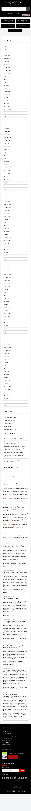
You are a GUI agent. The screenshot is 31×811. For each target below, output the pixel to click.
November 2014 (7, 240)
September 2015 (7, 213)
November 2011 (7, 350)
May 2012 (6, 332)
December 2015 (7, 204)
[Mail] (26, 778)
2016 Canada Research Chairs (10, 598)
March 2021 (6, 64)
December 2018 (7, 109)
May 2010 (6, 405)
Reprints (8, 791)
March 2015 (6, 231)
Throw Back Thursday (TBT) (15, 30)
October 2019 (7, 91)
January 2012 (7, 344)
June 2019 (6, 100)
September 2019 (7, 94)
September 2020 (7, 73)
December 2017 (7, 137)
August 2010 (7, 395)
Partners (13, 791)
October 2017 (7, 143)
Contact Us (5, 731)
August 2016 (7, 179)
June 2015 (6, 222)
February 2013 (7, 304)
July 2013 (6, 289)
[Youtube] (15, 778)
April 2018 (6, 125)
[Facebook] (3, 778)
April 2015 (6, 228)
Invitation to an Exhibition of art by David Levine (15, 535)
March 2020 (6, 85)
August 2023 (7, 49)
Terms (18, 791)
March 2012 (6, 338)
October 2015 (7, 210)
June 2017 (6, 152)
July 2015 (6, 219)
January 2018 (7, 134)
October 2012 (7, 316)
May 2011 (6, 368)
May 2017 (6, 155)
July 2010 (6, 398)
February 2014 (7, 268)
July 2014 (6, 252)
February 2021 (7, 67)
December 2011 (7, 347)
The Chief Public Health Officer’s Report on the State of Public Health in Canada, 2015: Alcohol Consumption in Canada (14, 696)
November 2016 (7, 170)
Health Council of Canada (22, 21)
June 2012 (6, 328)
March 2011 (6, 374)
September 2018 (7, 113)
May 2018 (6, 122)
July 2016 (6, 182)
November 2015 (7, 207)
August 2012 (7, 322)
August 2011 (6, 359)
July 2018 (6, 116)
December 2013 (7, 274)
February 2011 (7, 377)
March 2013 (6, 301)
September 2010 (7, 392)
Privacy (23, 791)
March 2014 (6, 265)
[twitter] (7, 778)
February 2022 (7, 55)
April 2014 (6, 262)
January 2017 (7, 164)
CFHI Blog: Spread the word (8, 21)
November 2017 (7, 140)
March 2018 (6, 128)
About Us (6, 790)
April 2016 (6, 192)
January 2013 (7, 307)
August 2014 (7, 249)
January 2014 (7, 271)
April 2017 (6, 158)
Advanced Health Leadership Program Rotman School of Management (14, 460)
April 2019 (6, 103)
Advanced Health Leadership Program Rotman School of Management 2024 (14, 442)
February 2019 (7, 106)
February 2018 (7, 131)
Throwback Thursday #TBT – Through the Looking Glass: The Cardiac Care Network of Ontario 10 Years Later (14, 546)
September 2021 (7, 58)
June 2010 (6, 401)
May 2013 (6, 295)
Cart (26, 15)
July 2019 (6, 97)
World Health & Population (16, 753)
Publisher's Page (22, 25)
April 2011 (6, 371)
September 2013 (7, 283)
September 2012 (7, 319)
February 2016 (7, 198)
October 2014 (7, 243)
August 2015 (7, 216)
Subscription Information (15, 790)
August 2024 (7, 46)
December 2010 (7, 383)
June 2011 (6, 365)
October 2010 (7, 389)
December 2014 (7, 237)
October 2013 (7, 280)
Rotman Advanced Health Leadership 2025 (13, 438)
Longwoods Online (8, 25)
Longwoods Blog (10, 467)
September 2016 (7, 176)
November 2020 (7, 70)
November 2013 (7, 277)
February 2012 (7, 341)
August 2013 (7, 286)
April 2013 (6, 298)
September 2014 (7, 246)
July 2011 (6, 362)
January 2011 (7, 380)
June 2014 (6, 255)
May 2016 (6, 189)
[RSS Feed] (18, 778)
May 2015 (6, 225)
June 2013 (6, 292)
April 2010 (6, 408)
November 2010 (7, 386)
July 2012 (6, 325)
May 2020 (6, 79)
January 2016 (7, 201)
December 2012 (7, 310)
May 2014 (6, 259)
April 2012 (6, 335)
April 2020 (6, 82)
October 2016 (7, 173)
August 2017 (7, 149)
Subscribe (10, 13)
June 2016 (6, 186)
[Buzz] (22, 778)
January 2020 (7, 88)
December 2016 (7, 167)
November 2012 (7, 313)
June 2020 (6, 76)
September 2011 (7, 356)
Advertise (25, 790)
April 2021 (6, 61)
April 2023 (6, 52)
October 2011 (7, 353)
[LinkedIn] (11, 778)
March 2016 (6, 195)
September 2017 (7, 146)
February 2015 (7, 234)
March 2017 (6, 161)
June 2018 (6, 119)
